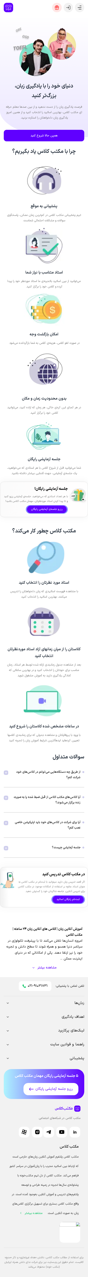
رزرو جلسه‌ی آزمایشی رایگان (47, 509)
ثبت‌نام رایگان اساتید (68, 899)
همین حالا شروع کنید (44, 135)
